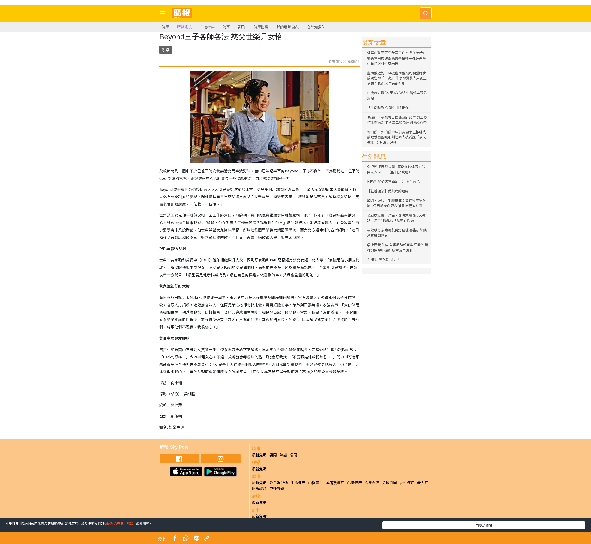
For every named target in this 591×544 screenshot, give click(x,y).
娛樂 (165, 50)
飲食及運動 (278, 482)
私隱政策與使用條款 (118, 523)
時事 (226, 27)
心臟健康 (354, 482)
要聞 (273, 454)
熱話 (283, 454)
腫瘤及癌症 (335, 482)
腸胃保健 (372, 482)
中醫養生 (315, 482)
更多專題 (276, 488)
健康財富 (261, 27)
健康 (165, 27)
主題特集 (207, 27)
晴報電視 (184, 27)
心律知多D (315, 27)
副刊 (242, 27)
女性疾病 (407, 482)
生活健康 (298, 482)
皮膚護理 (259, 488)
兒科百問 (389, 482)
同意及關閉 (484, 525)
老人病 (422, 482)
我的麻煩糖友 (288, 27)
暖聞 (293, 454)
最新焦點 (259, 454)
